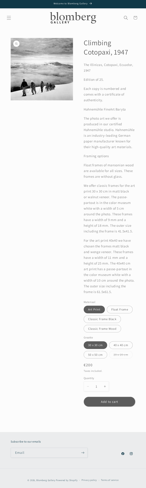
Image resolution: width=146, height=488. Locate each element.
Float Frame (119, 309)
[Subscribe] (82, 453)
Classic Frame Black (102, 319)
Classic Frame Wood (102, 329)
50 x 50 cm (95, 355)
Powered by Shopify (66, 480)
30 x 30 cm (95, 345)
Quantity (89, 378)
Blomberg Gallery (45, 480)
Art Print (94, 309)
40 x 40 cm (121, 345)
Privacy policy (89, 480)
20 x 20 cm (123, 356)
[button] (9, 17)
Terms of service (109, 480)
